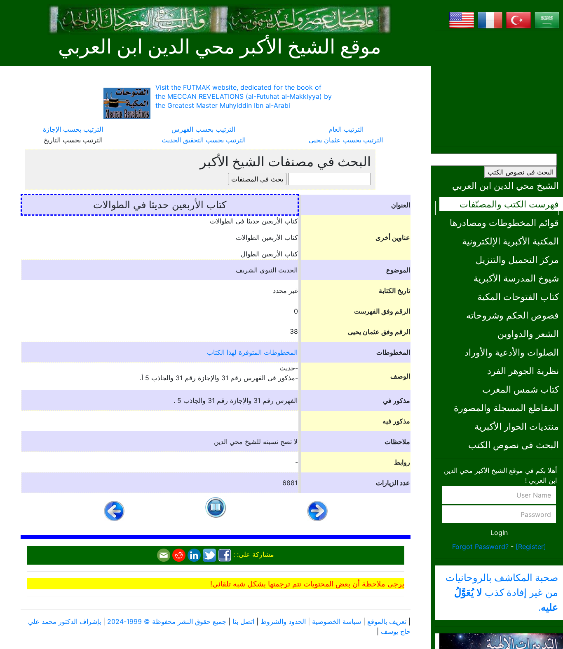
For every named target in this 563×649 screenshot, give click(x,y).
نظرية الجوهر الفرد (523, 370)
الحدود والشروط (283, 621)
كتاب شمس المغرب (520, 389)
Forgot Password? (480, 546)
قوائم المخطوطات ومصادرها (504, 222)
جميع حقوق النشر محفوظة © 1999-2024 (166, 621)
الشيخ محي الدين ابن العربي (505, 185)
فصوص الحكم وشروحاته (512, 315)
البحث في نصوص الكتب (521, 172)
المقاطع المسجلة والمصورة (506, 407)
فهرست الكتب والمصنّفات (509, 203)
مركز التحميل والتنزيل (517, 259)
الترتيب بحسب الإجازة (73, 129)
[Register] (531, 546)
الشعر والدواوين (528, 333)
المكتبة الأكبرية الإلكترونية (510, 241)
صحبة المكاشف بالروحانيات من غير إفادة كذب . (502, 592)
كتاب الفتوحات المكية (518, 296)
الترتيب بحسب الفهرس (203, 129)
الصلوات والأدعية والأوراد (511, 352)
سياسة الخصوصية (336, 621)
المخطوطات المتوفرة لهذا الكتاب (252, 352)
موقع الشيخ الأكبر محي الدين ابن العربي (219, 47)
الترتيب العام (346, 129)
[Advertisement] (499, 88)
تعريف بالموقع (386, 621)
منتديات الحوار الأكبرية (516, 426)
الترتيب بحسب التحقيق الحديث (204, 140)
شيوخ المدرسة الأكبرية (516, 278)
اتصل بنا (243, 621)
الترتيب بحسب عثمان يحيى (346, 140)
